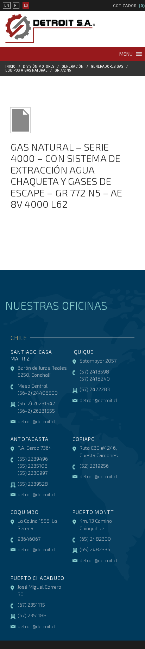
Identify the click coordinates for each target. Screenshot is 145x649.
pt (16, 5)
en (6, 5)
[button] (126, 54)
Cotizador (125, 6)
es (26, 5)
